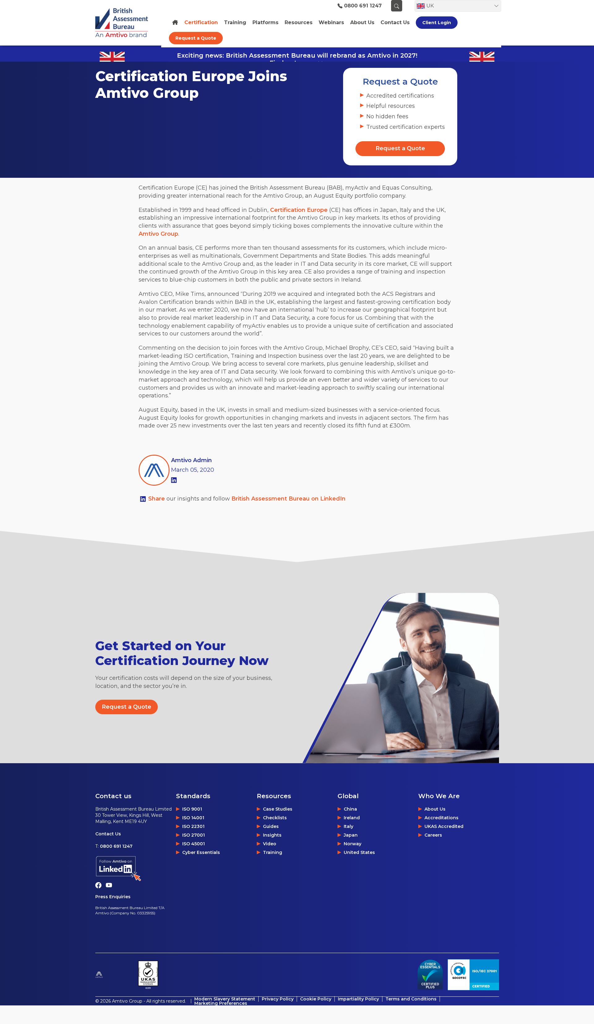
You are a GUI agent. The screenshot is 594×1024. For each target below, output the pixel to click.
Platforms (265, 22)
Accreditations (441, 818)
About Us (435, 809)
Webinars (331, 22)
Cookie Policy (315, 999)
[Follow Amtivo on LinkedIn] (135, 869)
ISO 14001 (193, 818)
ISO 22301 (193, 826)
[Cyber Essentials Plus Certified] (430, 974)
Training (235, 22)
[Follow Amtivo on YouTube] (110, 885)
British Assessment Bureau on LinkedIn (288, 498)
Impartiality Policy (358, 999)
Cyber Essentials (201, 852)
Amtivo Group (158, 233)
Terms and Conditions (411, 999)
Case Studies (277, 809)
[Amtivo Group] (114, 974)
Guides (271, 826)
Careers (433, 835)
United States (359, 852)
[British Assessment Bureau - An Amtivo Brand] (125, 22)
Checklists (275, 818)
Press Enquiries (113, 897)
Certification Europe (299, 210)
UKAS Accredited (443, 826)
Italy (348, 826)
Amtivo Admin (191, 460)
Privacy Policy (278, 999)
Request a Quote (195, 38)
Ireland (352, 818)
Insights (272, 835)
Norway (352, 844)
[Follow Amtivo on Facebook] (100, 885)
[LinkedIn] (174, 479)
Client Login (436, 22)
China (350, 809)
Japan (351, 835)
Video (269, 844)
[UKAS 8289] (148, 974)
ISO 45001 (193, 844)
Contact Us (108, 834)
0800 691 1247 (363, 5)
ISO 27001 (193, 835)
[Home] (175, 22)
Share (157, 498)
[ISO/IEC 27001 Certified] (473, 974)
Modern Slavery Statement (224, 999)
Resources (298, 22)
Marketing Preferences (220, 1003)
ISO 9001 (192, 809)
